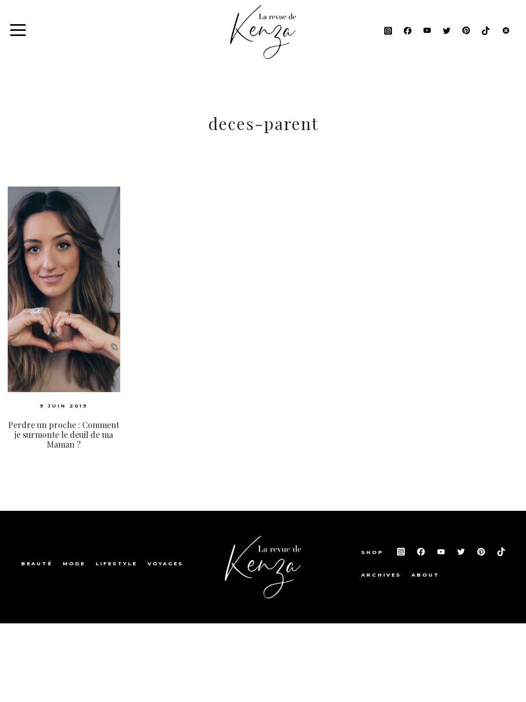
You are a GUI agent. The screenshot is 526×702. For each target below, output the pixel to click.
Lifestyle (116, 563)
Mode (74, 563)
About (425, 575)
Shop (374, 552)
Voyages (165, 563)
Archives (381, 575)
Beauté (36, 563)
